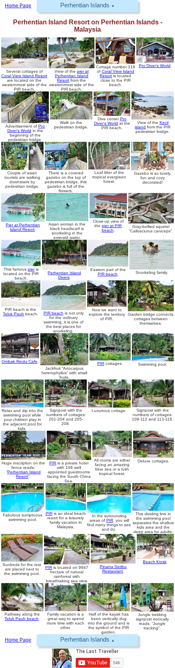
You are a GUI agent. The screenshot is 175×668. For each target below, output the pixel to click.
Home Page (18, 640)
